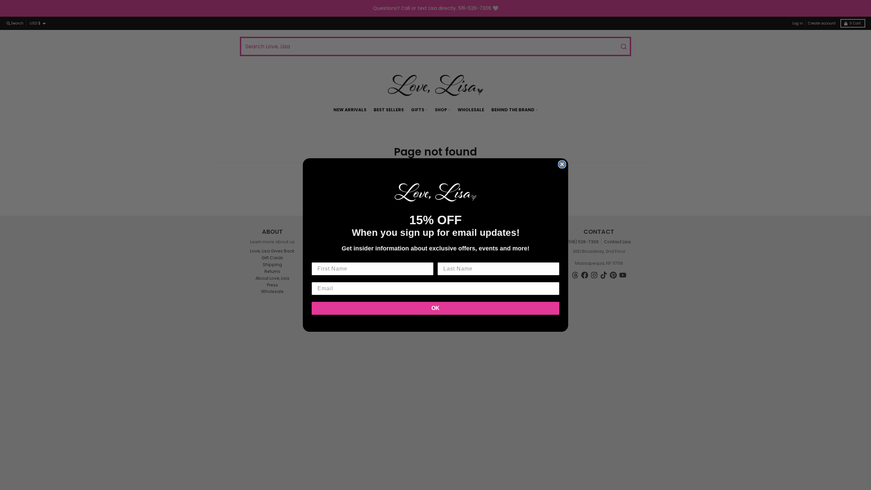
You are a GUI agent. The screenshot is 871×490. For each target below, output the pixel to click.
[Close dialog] (562, 164)
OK (435, 308)
